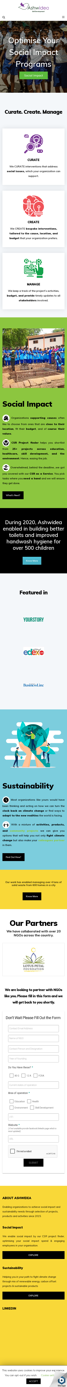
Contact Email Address (21, 1028)
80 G (17, 1075)
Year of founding (18, 1058)
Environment (21, 1107)
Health (35, 1101)
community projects (24, 830)
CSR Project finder (24, 442)
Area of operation (19, 1093)
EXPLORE (33, 1255)
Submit (33, 1162)
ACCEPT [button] (33, 1381)
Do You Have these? (20, 1067)
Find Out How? (13, 857)
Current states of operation (23, 1085)
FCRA (41, 1075)
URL (11, 1139)
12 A (29, 1075)
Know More (32, 560)
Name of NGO (16, 1038)
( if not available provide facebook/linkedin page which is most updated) (32, 1129)
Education (20, 1101)
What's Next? (13, 495)
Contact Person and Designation (25, 1048)
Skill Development (44, 1107)
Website (14, 1125)
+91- (11, 1117)
